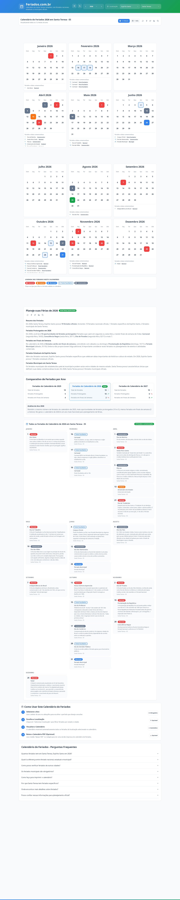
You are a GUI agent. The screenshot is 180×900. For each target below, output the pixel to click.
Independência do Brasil (124, 209)
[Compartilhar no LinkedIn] (154, 21)
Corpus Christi (121, 137)
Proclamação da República (80, 266)
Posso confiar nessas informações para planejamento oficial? (45, 795)
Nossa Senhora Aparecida (34, 264)
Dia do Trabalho (76, 143)
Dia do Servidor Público (34, 270)
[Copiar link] (157, 21)
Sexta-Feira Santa (32, 139)
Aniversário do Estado (33, 144)
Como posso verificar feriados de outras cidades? (40, 765)
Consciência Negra (77, 268)
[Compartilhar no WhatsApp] (142, 21)
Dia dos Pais (75, 214)
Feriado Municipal (122, 142)
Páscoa (29, 142)
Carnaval (74, 82)
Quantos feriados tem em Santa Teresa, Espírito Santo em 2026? (46, 753)
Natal (118, 264)
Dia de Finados (76, 263)
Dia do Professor (32, 266)
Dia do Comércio (32, 268)
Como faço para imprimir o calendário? (36, 777)
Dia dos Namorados (123, 139)
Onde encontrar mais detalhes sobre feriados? (39, 789)
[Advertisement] (91, 35)
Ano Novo (30, 88)
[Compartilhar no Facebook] (146, 21)
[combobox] (94, 6)
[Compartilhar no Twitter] (150, 21)
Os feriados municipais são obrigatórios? (37, 771)
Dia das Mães (76, 145)
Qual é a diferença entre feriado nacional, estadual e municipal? (46, 759)
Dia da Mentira (31, 137)
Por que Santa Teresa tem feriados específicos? (40, 783)
